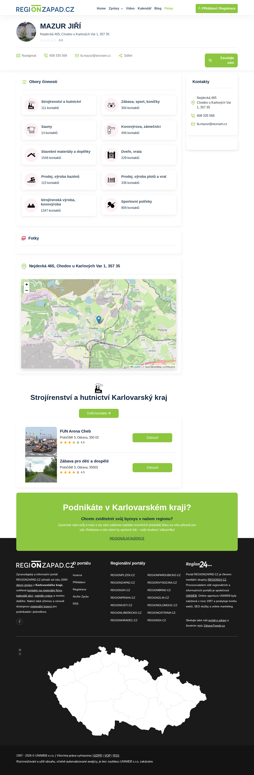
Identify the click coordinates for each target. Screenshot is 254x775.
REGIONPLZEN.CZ (123, 575)
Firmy (169, 8)
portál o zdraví (217, 620)
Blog (158, 8)
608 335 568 (206, 115)
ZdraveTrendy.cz (214, 625)
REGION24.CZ (156, 620)
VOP (107, 755)
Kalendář (144, 8)
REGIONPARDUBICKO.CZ (164, 575)
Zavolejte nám (227, 60)
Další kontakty (97, 413)
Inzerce (77, 575)
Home (101, 8)
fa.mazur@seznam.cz (212, 124)
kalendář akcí (24, 595)
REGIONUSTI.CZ (121, 605)
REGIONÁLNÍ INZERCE (127, 538)
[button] (98, 320)
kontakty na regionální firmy (44, 590)
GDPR (97, 755)
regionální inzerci (41, 606)
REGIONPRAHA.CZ (123, 597)
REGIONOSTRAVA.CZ (161, 612)
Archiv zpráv (81, 596)
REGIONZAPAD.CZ (123, 582)
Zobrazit (152, 437)
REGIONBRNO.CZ (159, 590)
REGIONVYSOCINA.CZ (162, 582)
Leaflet (137, 366)
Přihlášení (79, 582)
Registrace (227, 8)
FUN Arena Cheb (75, 431)
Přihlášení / (209, 8)
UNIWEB (191, 595)
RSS (75, 603)
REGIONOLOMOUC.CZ (162, 605)
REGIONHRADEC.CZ (124, 620)
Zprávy (114, 8)
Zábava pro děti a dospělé (84, 461)
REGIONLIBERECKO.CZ (126, 612)
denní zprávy (24, 585)
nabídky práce (44, 595)
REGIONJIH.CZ (120, 590)
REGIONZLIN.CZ (158, 597)
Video (130, 8)
